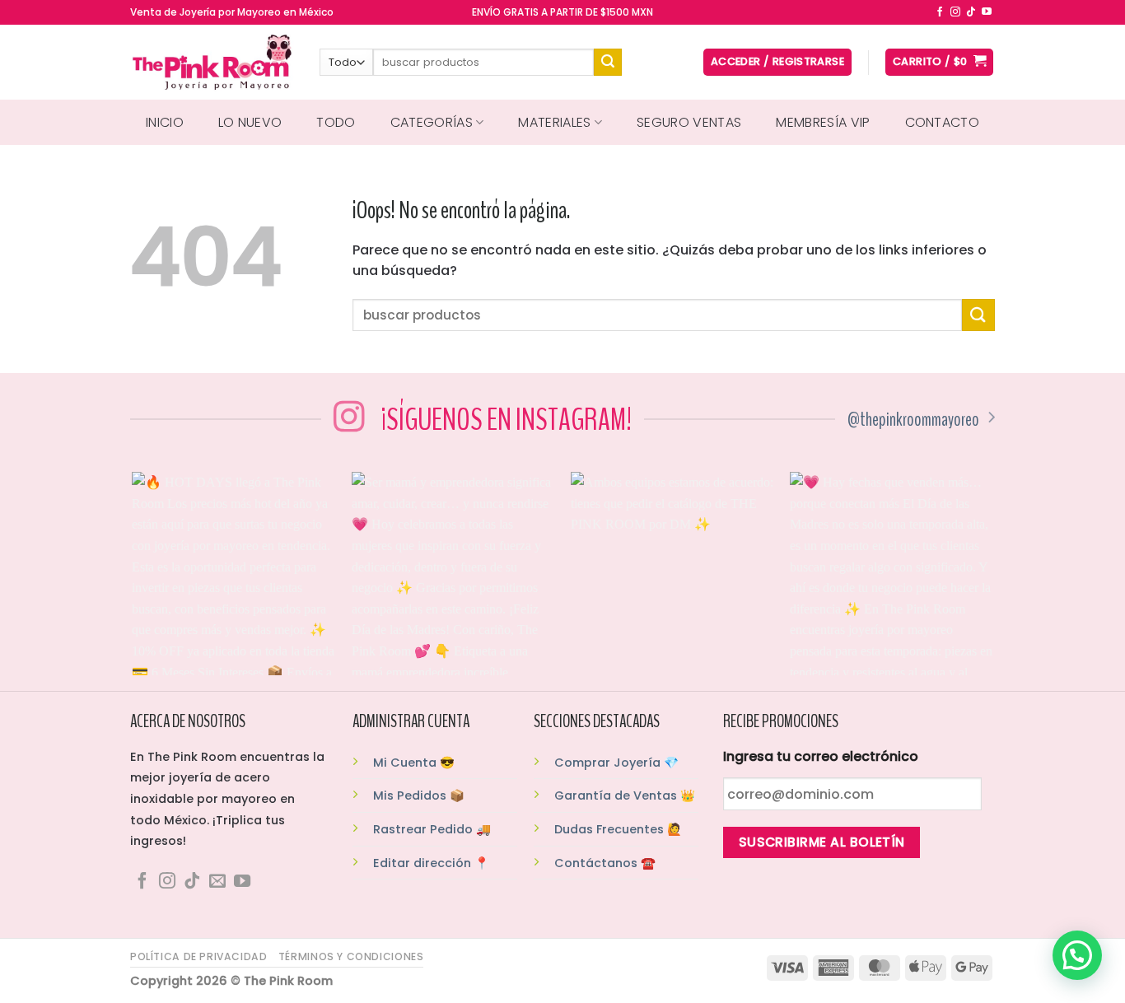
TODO (335, 122)
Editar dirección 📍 (431, 863)
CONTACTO (942, 122)
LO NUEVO (250, 122)
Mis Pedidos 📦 (418, 795)
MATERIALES (554, 122)
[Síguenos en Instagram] (955, 12)
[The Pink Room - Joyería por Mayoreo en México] (212, 62)
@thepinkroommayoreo (913, 419)
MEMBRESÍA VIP (823, 122)
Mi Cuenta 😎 (414, 762)
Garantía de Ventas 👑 (624, 795)
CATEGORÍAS (431, 122)
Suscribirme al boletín (822, 842)
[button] (1077, 955)
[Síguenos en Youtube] (987, 12)
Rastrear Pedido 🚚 (432, 829)
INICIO (165, 122)
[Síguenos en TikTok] (971, 12)
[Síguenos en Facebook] (940, 12)
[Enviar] (608, 63)
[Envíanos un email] (217, 882)
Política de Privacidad (198, 956)
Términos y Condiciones (350, 956)
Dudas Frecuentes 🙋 (618, 829)
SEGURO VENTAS (689, 122)
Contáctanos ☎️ (605, 863)
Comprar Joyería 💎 (616, 762)
